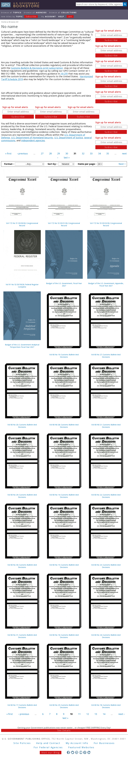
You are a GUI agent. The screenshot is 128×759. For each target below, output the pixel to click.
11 (79, 713)
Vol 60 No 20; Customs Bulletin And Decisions (22, 425)
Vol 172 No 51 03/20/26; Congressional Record (22, 224)
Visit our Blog (51, 752)
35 (107, 153)
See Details (64, 730)
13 (95, 713)
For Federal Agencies (48, 747)
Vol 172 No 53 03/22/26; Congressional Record (106, 224)
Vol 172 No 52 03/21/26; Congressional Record (64, 224)
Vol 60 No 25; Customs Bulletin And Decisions (64, 706)
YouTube (80, 752)
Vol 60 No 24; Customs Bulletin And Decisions (105, 636)
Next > (122, 163)
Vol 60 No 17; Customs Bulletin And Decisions (22, 706)
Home (4, 22)
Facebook (68, 752)
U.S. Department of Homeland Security (32, 137)
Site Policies (22, 743)
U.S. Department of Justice (68, 137)
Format (8, 163)
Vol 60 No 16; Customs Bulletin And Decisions (64, 636)
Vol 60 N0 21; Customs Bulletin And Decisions (105, 425)
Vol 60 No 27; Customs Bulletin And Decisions (105, 355)
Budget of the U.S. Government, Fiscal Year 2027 (64, 284)
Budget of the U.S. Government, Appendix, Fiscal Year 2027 (106, 284)
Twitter (72, 752)
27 (42, 153)
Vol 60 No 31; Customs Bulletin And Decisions (22, 636)
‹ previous (22, 153)
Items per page (87, 163)
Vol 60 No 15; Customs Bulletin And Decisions (64, 566)
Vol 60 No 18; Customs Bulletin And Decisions (105, 706)
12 (87, 713)
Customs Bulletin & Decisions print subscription (37, 67)
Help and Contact (48, 743)
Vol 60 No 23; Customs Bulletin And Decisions (105, 566)
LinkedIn (88, 752)
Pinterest (84, 752)
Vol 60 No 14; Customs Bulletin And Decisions (64, 496)
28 (50, 153)
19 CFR (64, 73)
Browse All (11, 12)
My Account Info (77, 743)
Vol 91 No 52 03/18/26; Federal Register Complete (22, 285)
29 (58, 153)
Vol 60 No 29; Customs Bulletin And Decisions (22, 496)
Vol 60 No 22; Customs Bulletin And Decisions (105, 496)
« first (8, 153)
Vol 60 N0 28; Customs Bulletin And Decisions (63, 425)
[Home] (21, 6)
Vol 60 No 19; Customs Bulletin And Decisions (64, 355)
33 (91, 153)
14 (104, 713)
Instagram (76, 752)
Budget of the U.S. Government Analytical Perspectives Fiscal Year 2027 (22, 345)
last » (67, 157)
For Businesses (104, 743)
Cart (70, 16)
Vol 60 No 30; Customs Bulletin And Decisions (22, 566)
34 (99, 153)
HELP (61, 16)
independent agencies (33, 140)
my (48, 16)
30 (67, 153)
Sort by (52, 163)
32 (83, 153)
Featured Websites (81, 747)
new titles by (18, 16)
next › (121, 713)
